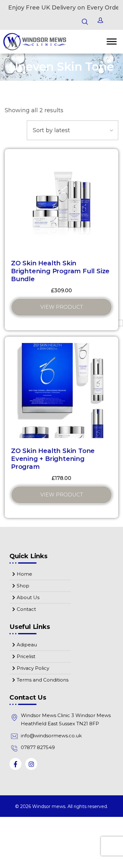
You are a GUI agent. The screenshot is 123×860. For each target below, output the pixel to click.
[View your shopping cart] (113, 21)
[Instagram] (31, 764)
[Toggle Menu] (112, 42)
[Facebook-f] (15, 764)
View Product (61, 307)
